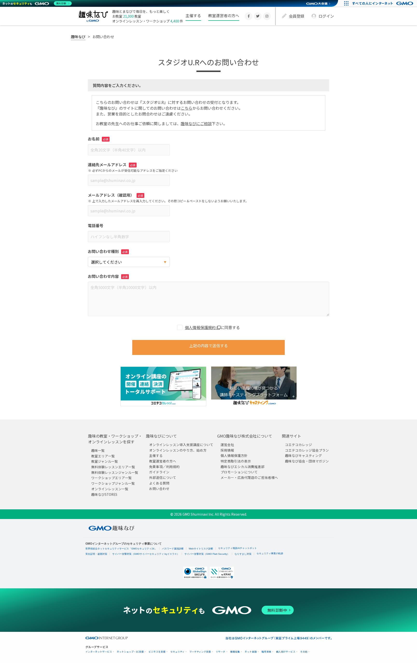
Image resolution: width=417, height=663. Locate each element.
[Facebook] (248, 16)
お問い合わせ (159, 488)
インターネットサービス (98, 651)
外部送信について (162, 477)
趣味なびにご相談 (196, 123)
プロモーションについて (239, 471)
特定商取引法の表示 (236, 461)
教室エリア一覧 (103, 456)
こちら (186, 108)
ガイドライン (159, 471)
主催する (193, 15)
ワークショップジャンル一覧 (113, 483)
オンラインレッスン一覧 (109, 488)
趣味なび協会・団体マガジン (307, 461)
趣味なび (78, 36)
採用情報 (227, 450)
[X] (258, 16)
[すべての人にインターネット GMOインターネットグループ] (383, 3)
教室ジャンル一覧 (104, 461)
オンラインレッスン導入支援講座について (181, 444)
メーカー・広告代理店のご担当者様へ (249, 477)
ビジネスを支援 (157, 651)
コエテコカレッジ (298, 444)
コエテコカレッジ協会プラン (307, 450)
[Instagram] (267, 16)
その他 (303, 651)
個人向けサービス (285, 651)
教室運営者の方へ (223, 15)
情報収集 (235, 651)
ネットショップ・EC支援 (130, 651)
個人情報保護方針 (234, 455)
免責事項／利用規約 (164, 466)
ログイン (326, 16)
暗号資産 (266, 651)
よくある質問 (159, 483)
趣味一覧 (98, 450)
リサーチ (220, 651)
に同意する (212, 327)
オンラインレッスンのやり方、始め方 (178, 450)
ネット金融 (251, 651)
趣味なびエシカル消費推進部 (242, 466)
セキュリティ (177, 651)
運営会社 (227, 444)
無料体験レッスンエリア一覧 (113, 466)
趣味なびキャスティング (303, 455)
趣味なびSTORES (104, 494)
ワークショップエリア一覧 (111, 477)
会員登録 (296, 16)
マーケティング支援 (200, 651)
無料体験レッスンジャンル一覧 (114, 472)
